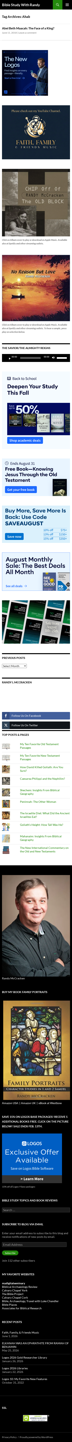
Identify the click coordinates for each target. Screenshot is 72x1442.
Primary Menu (67, 5)
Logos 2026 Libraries (15, 1368)
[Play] (8, 358)
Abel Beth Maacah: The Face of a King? (28, 28)
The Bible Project (12, 1294)
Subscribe (10, 1252)
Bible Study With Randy (21, 5)
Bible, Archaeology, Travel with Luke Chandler (30, 1301)
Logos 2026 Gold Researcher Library (24, 1357)
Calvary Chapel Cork (15, 1297)
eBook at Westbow (50, 1103)
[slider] (62, 357)
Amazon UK (28, 1103)
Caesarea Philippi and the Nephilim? (42, 778)
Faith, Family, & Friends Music (20, 1332)
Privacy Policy (9, 1437)
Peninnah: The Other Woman (38, 801)
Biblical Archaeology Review (19, 1286)
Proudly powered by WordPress (36, 1437)
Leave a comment (27, 32)
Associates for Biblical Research (22, 1308)
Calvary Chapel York (14, 1290)
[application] (36, 358)
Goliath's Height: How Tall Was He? (41, 824)
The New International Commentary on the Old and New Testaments (44, 849)
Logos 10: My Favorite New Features (24, 1379)
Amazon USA (10, 1103)
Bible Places (9, 1304)
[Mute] (55, 358)
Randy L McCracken (17, 682)
